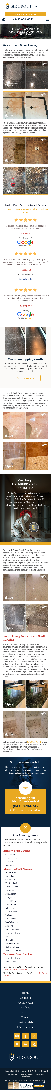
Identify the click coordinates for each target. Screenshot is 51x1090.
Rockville (9, 940)
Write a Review (3, 19)
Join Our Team (25, 1027)
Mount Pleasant (12, 929)
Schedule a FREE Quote (25, 14)
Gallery (25, 1007)
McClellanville (11, 922)
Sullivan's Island (12, 947)
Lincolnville (10, 919)
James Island (10, 904)
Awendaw (9, 876)
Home (25, 992)
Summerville (10, 961)
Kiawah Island (11, 911)
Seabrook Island (12, 943)
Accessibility (13, 1075)
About (25, 1012)
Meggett (9, 926)
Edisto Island (11, 890)
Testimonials (25, 1022)
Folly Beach (10, 894)
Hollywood (10, 897)
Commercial (25, 1002)
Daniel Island (11, 883)
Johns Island (10, 908)
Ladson (8, 915)
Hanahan (9, 861)
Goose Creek (11, 858)
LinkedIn (25, 1044)
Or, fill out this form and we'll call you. (25, 810)
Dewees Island (11, 887)
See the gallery (25, 377)
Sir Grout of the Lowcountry (15, 969)
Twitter (34, 1036)
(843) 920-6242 (23, 19)
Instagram (17, 1036)
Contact (25, 1017)
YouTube (17, 1044)
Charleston (10, 854)
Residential (25, 997)
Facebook (25, 1036)
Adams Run (10, 872)
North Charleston (12, 933)
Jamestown (10, 865)
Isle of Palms (10, 901)
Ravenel (9, 936)
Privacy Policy (27, 1075)
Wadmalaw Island (13, 950)
